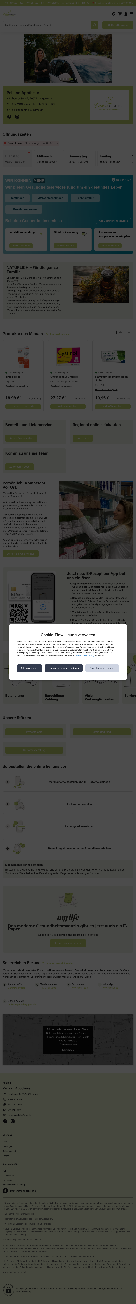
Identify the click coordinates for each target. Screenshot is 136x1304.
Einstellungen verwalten (102, 668)
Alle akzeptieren (29, 668)
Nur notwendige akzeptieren (64, 668)
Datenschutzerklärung (84, 655)
